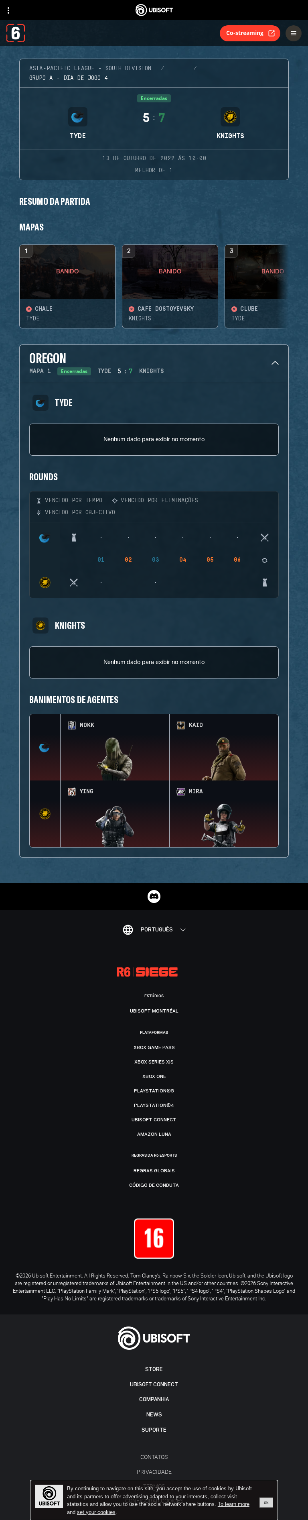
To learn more (233, 1504)
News (154, 1415)
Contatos (154, 1457)
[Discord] (154, 896)
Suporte (154, 1430)
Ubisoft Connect (154, 1384)
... (179, 68)
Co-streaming (244, 33)
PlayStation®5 (154, 1091)
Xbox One (154, 1076)
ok (266, 1502)
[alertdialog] (154, 1500)
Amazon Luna (154, 1134)
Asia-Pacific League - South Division (90, 68)
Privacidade (154, 1471)
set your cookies (96, 1512)
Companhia (154, 1399)
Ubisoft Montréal (154, 1011)
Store (154, 1369)
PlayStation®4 (154, 1105)
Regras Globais (154, 1171)
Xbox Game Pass (154, 1047)
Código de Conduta (154, 1185)
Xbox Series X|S (154, 1062)
